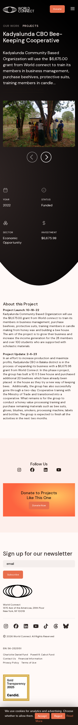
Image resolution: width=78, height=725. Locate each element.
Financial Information (30, 658)
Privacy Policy (11, 662)
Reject (58, 716)
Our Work (11, 26)
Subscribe (13, 574)
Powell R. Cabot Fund (42, 654)
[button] (46, 158)
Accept (42, 716)
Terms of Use (28, 662)
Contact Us (9, 658)
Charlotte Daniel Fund (15, 654)
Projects (30, 26)
